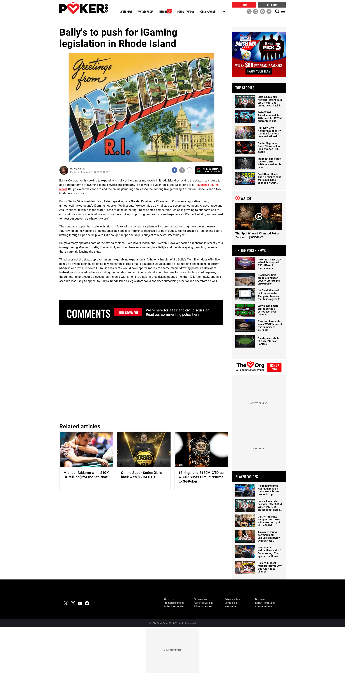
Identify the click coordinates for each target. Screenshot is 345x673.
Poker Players (207, 11)
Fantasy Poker (145, 11)
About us (169, 599)
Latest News (125, 11)
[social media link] (249, 11)
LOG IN (244, 5)
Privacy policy (232, 599)
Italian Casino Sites (174, 606)
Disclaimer (261, 599)
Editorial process (203, 606)
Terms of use (201, 599)
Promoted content (174, 602)
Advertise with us (203, 602)
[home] (83, 8)
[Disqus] (141, 373)
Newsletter (231, 606)
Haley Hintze (77, 168)
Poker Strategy (185, 11)
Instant (165, 11)
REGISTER (272, 5)
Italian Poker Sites (265, 602)
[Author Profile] (63, 170)
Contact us (231, 602)
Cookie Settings (263, 606)
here (195, 314)
